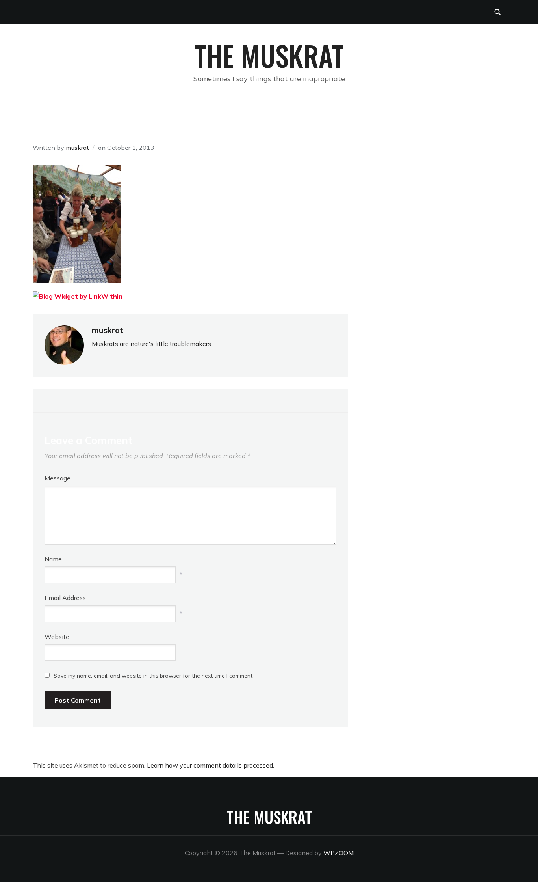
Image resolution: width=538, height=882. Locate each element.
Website (57, 637)
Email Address (65, 598)
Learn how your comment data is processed (210, 765)
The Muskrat (269, 55)
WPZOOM (338, 853)
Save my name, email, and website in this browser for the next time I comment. (154, 675)
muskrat (77, 147)
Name (53, 559)
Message (57, 478)
